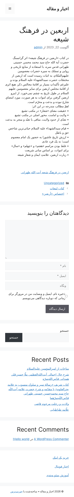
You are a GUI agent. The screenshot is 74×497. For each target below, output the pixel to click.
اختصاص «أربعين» (53, 193)
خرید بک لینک (61, 457)
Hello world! (21, 439)
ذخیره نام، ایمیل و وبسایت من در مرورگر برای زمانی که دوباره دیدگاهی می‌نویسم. (36, 296)
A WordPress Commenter (51, 439)
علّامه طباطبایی (59, 409)
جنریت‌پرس (16, 491)
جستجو (64, 330)
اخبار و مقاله (58, 8)
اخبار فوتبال (62, 466)
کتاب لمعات (57, 188)
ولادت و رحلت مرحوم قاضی (51, 404)
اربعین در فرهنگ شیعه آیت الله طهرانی (45, 172)
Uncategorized (54, 183)
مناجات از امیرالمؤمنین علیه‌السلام (48, 368)
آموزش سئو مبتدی (57, 475)
